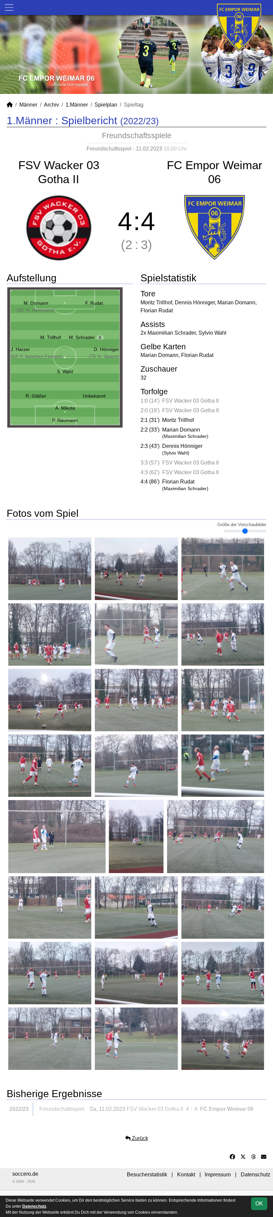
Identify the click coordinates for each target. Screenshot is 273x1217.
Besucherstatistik (147, 1174)
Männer (28, 105)
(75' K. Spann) (104, 356)
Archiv (51, 105)
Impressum (218, 1174)
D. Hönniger (106, 349)
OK (259, 1203)
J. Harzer (20, 349)
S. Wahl (65, 371)
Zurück (139, 1138)
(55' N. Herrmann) (36, 310)
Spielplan (106, 105)
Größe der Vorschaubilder (241, 524)
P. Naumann (65, 420)
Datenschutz (255, 1174)
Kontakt (186, 1174)
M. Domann (36, 303)
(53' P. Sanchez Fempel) (36, 356)
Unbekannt (94, 396)
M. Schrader (85, 337)
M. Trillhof (50, 337)
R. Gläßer (36, 396)
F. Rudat (94, 303)
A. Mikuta (65, 408)
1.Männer (77, 105)
